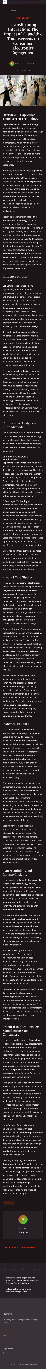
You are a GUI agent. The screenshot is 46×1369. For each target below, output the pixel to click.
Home (5, 1335)
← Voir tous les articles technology (19, 1247)
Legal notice (8, 1349)
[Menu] (40, 2)
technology (15, 11)
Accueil (5, 11)
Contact (6, 1353)
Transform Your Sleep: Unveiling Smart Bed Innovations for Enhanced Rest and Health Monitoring (22, 1280)
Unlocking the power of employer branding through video (20, 1290)
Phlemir (8, 1314)
